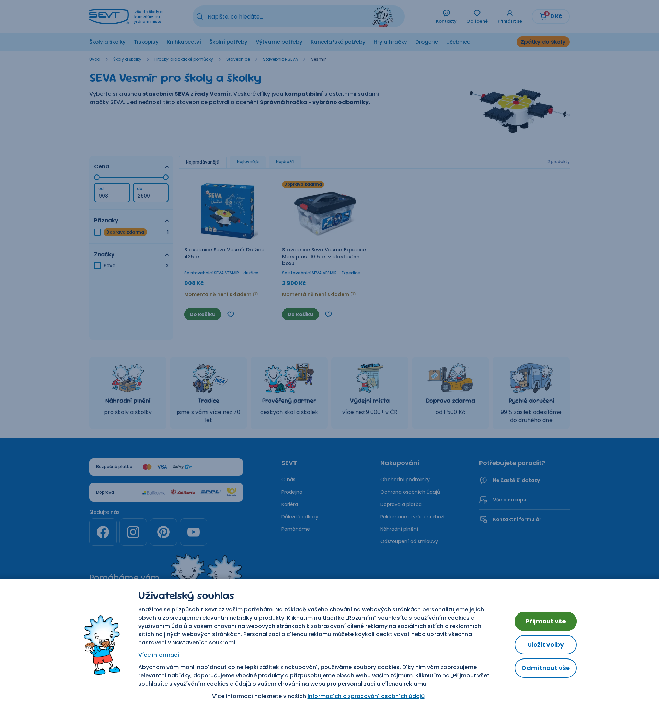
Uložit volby (546, 644)
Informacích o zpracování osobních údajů (366, 696)
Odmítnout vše (545, 668)
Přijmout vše (545, 621)
